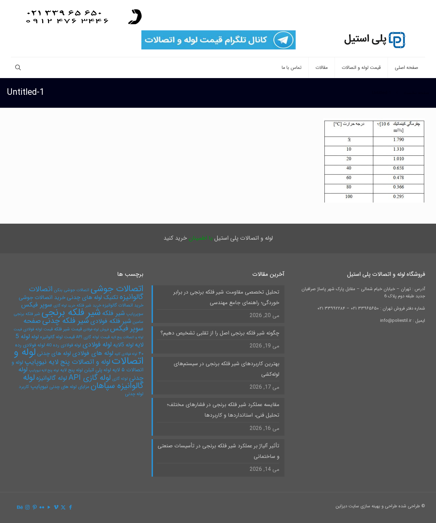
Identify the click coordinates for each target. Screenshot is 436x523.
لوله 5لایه (123, 345)
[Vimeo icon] (56, 508)
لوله (35, 337)
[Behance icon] (20, 508)
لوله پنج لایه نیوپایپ (44, 370)
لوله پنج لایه (71, 370)
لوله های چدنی (54, 353)
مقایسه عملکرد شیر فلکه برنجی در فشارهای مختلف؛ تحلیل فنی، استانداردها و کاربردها (223, 410)
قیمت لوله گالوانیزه (57, 337)
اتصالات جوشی (117, 289)
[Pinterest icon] (34, 508)
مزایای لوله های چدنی (69, 386)
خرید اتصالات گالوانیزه (123, 305)
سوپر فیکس (36, 305)
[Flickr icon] (41, 508)
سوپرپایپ (134, 314)
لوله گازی (120, 378)
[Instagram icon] (27, 508)
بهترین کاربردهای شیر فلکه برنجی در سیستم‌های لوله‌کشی (226, 369)
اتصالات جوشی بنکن (71, 290)
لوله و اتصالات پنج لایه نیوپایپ (67, 362)
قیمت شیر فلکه (68, 329)
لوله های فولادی (92, 353)
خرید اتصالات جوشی (42, 297)
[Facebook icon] (70, 508)
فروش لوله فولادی (96, 329)
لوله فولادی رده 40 (63, 345)
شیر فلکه (113, 313)
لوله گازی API (89, 378)
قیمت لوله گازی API (93, 337)
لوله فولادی (97, 344)
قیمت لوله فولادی (38, 329)
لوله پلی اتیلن (97, 370)
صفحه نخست (416, 92)
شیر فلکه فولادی (110, 321)
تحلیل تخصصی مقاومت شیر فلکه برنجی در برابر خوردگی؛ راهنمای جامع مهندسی (226, 297)
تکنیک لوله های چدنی (92, 297)
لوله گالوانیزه (51, 378)
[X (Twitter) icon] (63, 508)
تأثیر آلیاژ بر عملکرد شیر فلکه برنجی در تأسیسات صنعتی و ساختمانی (218, 451)
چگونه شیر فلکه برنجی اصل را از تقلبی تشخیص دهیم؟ (219, 333)
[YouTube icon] (48, 508)
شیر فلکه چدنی (65, 321)
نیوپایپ (39, 386)
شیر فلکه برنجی (71, 312)
